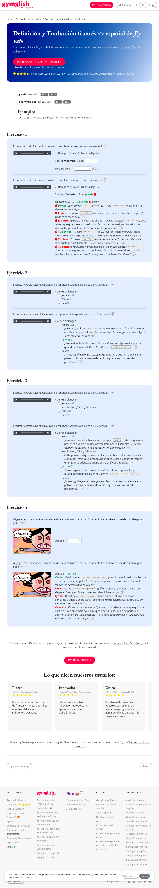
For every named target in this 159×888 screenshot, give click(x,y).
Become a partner (105, 816)
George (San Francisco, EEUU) (120, 691)
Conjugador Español (136, 855)
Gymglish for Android (48, 853)
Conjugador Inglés (135, 851)
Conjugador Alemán (136, 859)
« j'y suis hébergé (19, 766)
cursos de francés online (125, 643)
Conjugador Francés (136, 846)
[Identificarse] (153, 5)
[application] (32, 153)
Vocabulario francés (136, 833)
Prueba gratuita (101, 5)
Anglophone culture (136, 800)
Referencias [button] (102, 792)
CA (54, 94)
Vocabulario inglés (135, 812)
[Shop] (143, 5)
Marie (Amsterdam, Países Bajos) (75, 691)
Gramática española (136, 821)
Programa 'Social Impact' (19, 838)
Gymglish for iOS (45, 857)
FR (46, 94)
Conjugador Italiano (136, 864)
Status (10, 846)
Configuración (130, 876)
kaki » (146, 766)
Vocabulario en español (138, 842)
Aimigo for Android (76, 804)
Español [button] (127, 5)
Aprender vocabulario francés (60, 19)
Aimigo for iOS (73, 808)
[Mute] (48, 153)
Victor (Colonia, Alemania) (25, 691)
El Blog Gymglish (15, 808)
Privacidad (101, 849)
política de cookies (24, 877)
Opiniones (12, 804)
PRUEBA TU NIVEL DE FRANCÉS (39, 62)
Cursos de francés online (29, 19)
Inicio (9, 19)
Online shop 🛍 (44, 808)
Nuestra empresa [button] (16, 792)
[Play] (16, 153)
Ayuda (10, 821)
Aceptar (144, 876)
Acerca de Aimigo (16, 800)
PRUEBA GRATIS (79, 660)
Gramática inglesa (135, 816)
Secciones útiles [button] (135, 792)
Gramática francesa (136, 838)
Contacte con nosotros (18, 825)
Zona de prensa (104, 812)
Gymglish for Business (107, 800)
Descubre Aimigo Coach (78, 800)
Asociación (12, 842)
